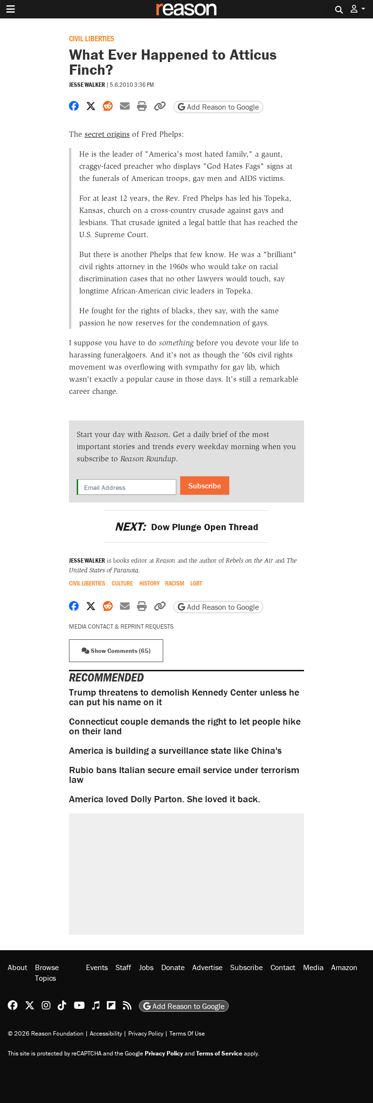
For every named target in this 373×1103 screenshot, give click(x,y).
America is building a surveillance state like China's (175, 750)
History (149, 583)
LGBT (196, 583)
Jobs (146, 967)
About (17, 967)
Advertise (207, 967)
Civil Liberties (91, 38)
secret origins (107, 134)
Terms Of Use (187, 1033)
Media (313, 967)
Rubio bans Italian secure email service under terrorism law (184, 774)
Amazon (344, 967)
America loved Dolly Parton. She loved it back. (164, 799)
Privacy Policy (145, 1033)
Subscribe (204, 485)
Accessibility (106, 1033)
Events (97, 967)
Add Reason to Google (222, 107)
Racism (174, 583)
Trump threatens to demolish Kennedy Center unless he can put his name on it (184, 697)
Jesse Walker (87, 85)
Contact (283, 967)
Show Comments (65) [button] (120, 651)
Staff (123, 967)
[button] (358, 9)
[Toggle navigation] (10, 9)
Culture (122, 583)
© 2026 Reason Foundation (46, 1033)
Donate (173, 967)
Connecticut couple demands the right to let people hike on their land (185, 726)
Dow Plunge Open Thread (186, 526)
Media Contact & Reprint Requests (121, 626)
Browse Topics (47, 972)
